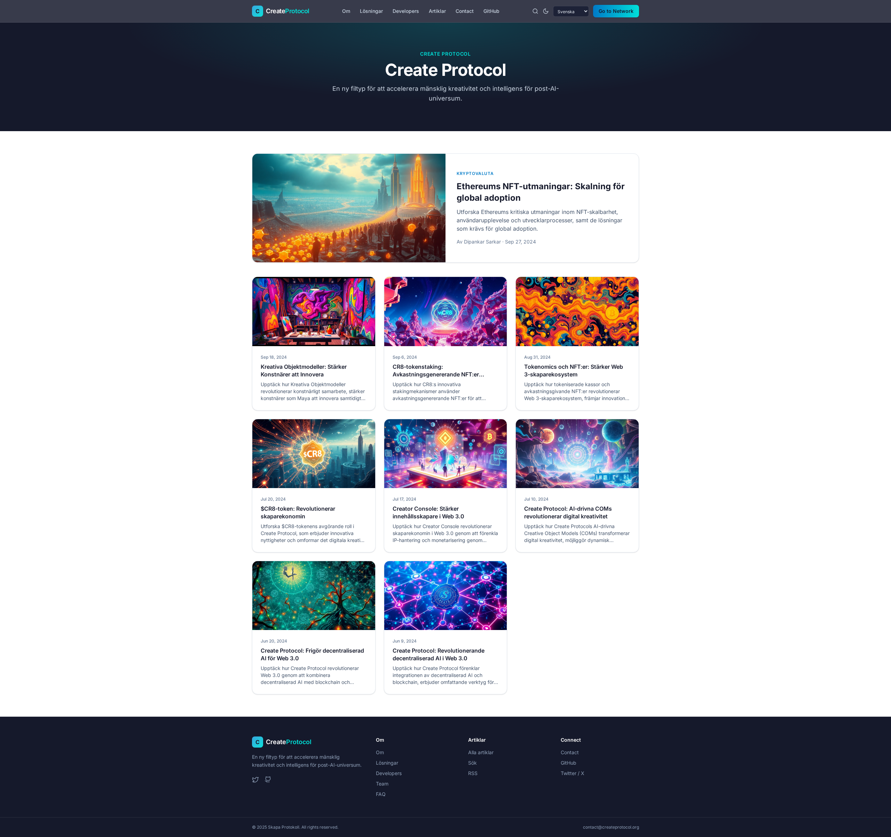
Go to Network (616, 11)
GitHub (491, 11)
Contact (465, 11)
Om (346, 11)
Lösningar (371, 11)
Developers (406, 11)
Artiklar (437, 11)
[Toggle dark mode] (546, 11)
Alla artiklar (481, 752)
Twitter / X (572, 773)
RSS (473, 773)
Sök (472, 763)
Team (382, 784)
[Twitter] (255, 779)
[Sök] (535, 11)
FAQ (381, 794)
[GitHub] (268, 779)
